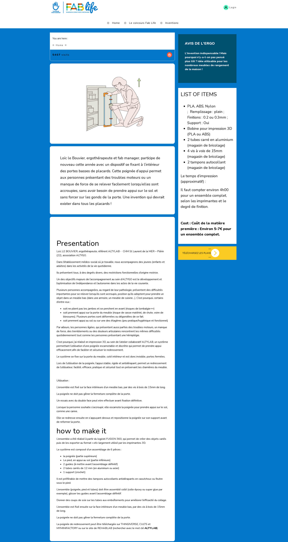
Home (59, 45)
